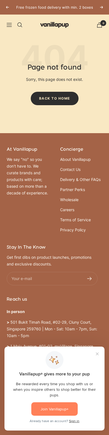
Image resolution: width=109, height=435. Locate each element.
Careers (67, 209)
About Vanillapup (75, 159)
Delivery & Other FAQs (80, 179)
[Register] (89, 279)
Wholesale (69, 199)
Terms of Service (75, 219)
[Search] (19, 24)
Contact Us (70, 169)
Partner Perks (72, 189)
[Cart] (99, 25)
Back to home (54, 98)
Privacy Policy (73, 229)
